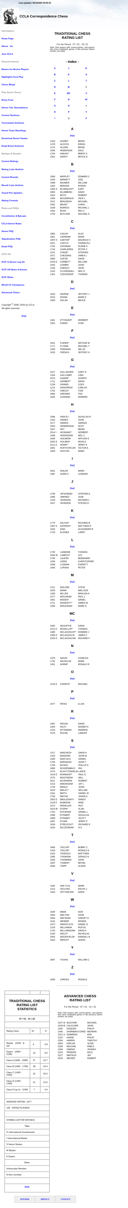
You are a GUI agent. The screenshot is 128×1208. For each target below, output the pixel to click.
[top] (24, 316)
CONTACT (66, 1199)
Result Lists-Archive (12, 185)
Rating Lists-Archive (12, 169)
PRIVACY (45, 1199)
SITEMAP (24, 1199)
